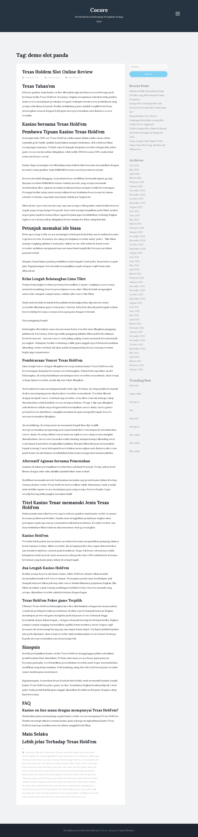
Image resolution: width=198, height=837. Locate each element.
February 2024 (136, 278)
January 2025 (136, 232)
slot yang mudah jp (70, 793)
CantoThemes (126, 830)
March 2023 (135, 323)
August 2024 (135, 253)
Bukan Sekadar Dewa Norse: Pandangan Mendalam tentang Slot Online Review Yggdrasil (146, 120)
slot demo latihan (49, 789)
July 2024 (134, 257)
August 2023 (135, 303)
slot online (134, 435)
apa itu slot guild (71, 752)
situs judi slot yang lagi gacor (81, 785)
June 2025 (134, 215)
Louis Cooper (54, 77)
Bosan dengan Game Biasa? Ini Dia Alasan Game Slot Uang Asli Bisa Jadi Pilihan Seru (147, 145)
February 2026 (136, 182)
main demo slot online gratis (76, 782)
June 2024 (134, 261)
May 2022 (134, 353)
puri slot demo (61, 785)
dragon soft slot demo (42, 778)
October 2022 (136, 344)
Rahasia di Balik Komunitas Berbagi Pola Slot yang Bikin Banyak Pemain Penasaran (146, 95)
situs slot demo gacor (31, 789)
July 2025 (134, 211)
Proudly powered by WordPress (81, 830)
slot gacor (134, 402)
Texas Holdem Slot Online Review (57, 72)
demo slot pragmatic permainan (58, 774)
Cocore (99, 10)
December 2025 (137, 190)
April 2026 (134, 174)
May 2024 (134, 265)
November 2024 (137, 240)
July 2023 (134, 307)
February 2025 (136, 228)
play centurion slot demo (43, 785)
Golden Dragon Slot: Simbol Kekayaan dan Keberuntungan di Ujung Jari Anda (148, 132)
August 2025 (135, 207)
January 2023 (135, 332)
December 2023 (137, 286)
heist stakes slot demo (87, 778)
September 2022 (137, 348)
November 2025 (137, 194)
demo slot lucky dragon (39, 771)
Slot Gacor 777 (75, 77)
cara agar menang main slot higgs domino (61, 760)
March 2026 (135, 178)
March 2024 (135, 273)
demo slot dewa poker (77, 767)
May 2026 (134, 169)
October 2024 (136, 244)
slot (131, 410)
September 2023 (137, 298)
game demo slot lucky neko (65, 778)
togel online (135, 393)
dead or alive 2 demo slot (86, 763)
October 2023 (136, 294)
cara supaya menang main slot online (58, 763)
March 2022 (135, 361)
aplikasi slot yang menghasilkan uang (45, 756)
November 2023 (137, 290)
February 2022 (136, 365)
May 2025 (134, 219)
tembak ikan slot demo (44, 797)
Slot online (134, 451)
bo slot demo (36, 760)
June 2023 (134, 311)
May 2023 (134, 315)
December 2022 (137, 336)
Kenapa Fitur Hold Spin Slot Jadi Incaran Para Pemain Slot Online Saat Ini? (147, 107)
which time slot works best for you (70, 797)
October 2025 (136, 198)
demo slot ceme (59, 767)
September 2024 (137, 248)
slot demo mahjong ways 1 (69, 789)
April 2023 (134, 319)
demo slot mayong (59, 771)
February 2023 (136, 328)
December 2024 (137, 236)
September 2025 (137, 203)
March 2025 (135, 223)
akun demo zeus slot (54, 752)
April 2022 (134, 357)
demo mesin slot (29, 767)
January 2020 (136, 369)
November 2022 (137, 340)
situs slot (134, 385)
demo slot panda (36, 774)
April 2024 (134, 269)
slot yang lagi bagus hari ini (49, 793)
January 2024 (136, 282)
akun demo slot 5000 (35, 752)
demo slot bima (45, 767)
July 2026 (134, 165)
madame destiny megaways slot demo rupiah (42, 782)
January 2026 (136, 186)
